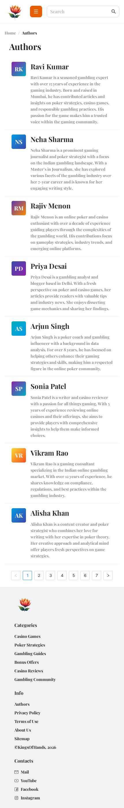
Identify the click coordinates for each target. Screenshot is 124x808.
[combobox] (80, 11)
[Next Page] (108, 575)
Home (10, 33)
